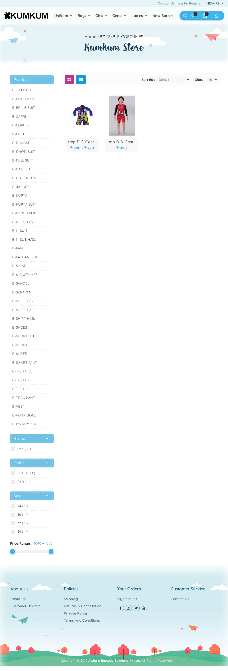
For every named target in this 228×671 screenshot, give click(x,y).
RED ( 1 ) (23, 482)
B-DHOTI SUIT (23, 152)
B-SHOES (19, 327)
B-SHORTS (20, 345)
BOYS (82, 15)
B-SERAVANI (22, 292)
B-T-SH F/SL (22, 371)
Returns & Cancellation (82, 606)
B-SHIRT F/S (22, 301)
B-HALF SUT (22, 169)
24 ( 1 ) (22, 506)
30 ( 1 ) (22, 515)
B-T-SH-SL (20, 389)
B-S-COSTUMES (25, 275)
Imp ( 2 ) (23, 449)
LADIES (137, 15)
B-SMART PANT (24, 362)
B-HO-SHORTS (24, 178)
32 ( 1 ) (22, 523)
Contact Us (166, 3)
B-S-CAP (19, 266)
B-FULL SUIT (22, 160)
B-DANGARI (22, 143)
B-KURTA (20, 195)
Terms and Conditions (82, 620)
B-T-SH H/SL (22, 380)
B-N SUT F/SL (23, 222)
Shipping (71, 599)
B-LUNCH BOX (24, 213)
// (120, 36)
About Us (18, 599)
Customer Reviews (25, 606)
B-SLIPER (19, 354)
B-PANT (18, 248)
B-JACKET (20, 187)
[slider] (12, 551)
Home (90, 36)
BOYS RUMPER (24, 424)
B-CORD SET (22, 125)
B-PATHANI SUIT (25, 257)
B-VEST (18, 406)
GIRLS (99, 15)
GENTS (117, 15)
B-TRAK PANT (23, 398)
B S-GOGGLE (22, 90)
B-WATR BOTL (24, 415)
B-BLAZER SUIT (25, 99)
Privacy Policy (75, 613)
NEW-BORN (161, 15)
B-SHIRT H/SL (23, 318)
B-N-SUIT (20, 230)
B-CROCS (20, 134)
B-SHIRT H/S (22, 310)
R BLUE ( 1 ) (25, 473)
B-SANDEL (20, 283)
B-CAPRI (19, 116)
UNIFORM (61, 15)
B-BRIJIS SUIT (23, 107)
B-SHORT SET (23, 336)
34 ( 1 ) (22, 532)
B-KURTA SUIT (24, 204)
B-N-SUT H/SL (24, 239)
